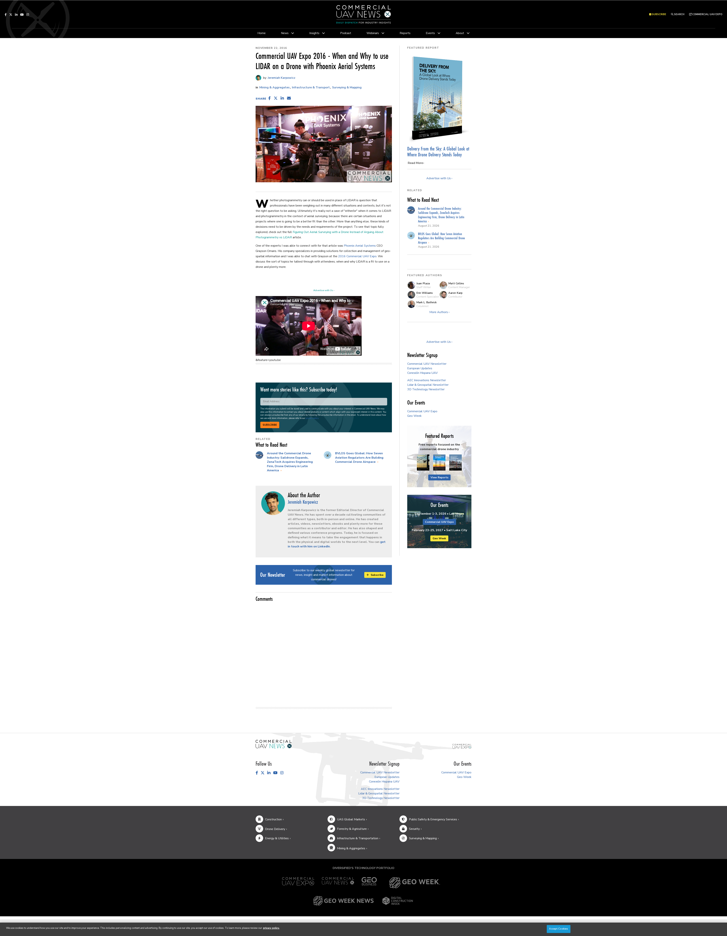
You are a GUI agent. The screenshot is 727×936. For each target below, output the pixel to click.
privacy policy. (271, 928)
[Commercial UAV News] (338, 882)
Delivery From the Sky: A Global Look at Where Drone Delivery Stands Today (438, 151)
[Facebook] (6, 14)
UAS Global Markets (351, 819)
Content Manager (459, 287)
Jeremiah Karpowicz (281, 78)
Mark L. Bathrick (426, 302)
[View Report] (423, 463)
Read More (415, 163)
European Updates (419, 368)
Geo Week (414, 416)
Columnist (422, 306)
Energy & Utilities (277, 838)
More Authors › (439, 312)
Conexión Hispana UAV (422, 373)
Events (430, 33)
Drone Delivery (275, 829)
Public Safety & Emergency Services (433, 819)
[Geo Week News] (343, 901)
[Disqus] (324, 652)
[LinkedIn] (16, 14)
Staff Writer (423, 287)
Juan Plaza (423, 283)
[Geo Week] (414, 882)
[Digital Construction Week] (397, 901)
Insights (314, 33)
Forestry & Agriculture (352, 829)
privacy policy (312, 418)
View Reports (439, 477)
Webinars (373, 33)
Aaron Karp (455, 293)
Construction (273, 819)
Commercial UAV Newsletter (426, 364)
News (285, 33)
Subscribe (270, 425)
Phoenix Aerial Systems (360, 246)
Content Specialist (427, 296)
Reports (405, 33)
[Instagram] (27, 14)
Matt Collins (456, 283)
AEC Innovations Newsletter (426, 380)
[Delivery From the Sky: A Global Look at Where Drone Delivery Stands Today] (439, 98)
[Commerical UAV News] (274, 744)
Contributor (455, 296)
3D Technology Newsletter (426, 389)
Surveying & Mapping (347, 87)
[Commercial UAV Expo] (461, 746)
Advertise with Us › (323, 290)
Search (678, 14)
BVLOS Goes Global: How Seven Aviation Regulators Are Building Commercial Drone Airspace (359, 457)
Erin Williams (424, 293)
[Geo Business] (369, 882)
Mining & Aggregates (274, 87)
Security (414, 829)
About (460, 33)
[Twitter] (10, 14)
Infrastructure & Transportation (357, 838)
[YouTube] (22, 14)
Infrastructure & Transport (311, 87)
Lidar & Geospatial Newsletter (428, 385)
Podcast (345, 33)
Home (261, 33)
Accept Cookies (558, 929)
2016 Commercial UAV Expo (357, 256)
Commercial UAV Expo (707, 14)
